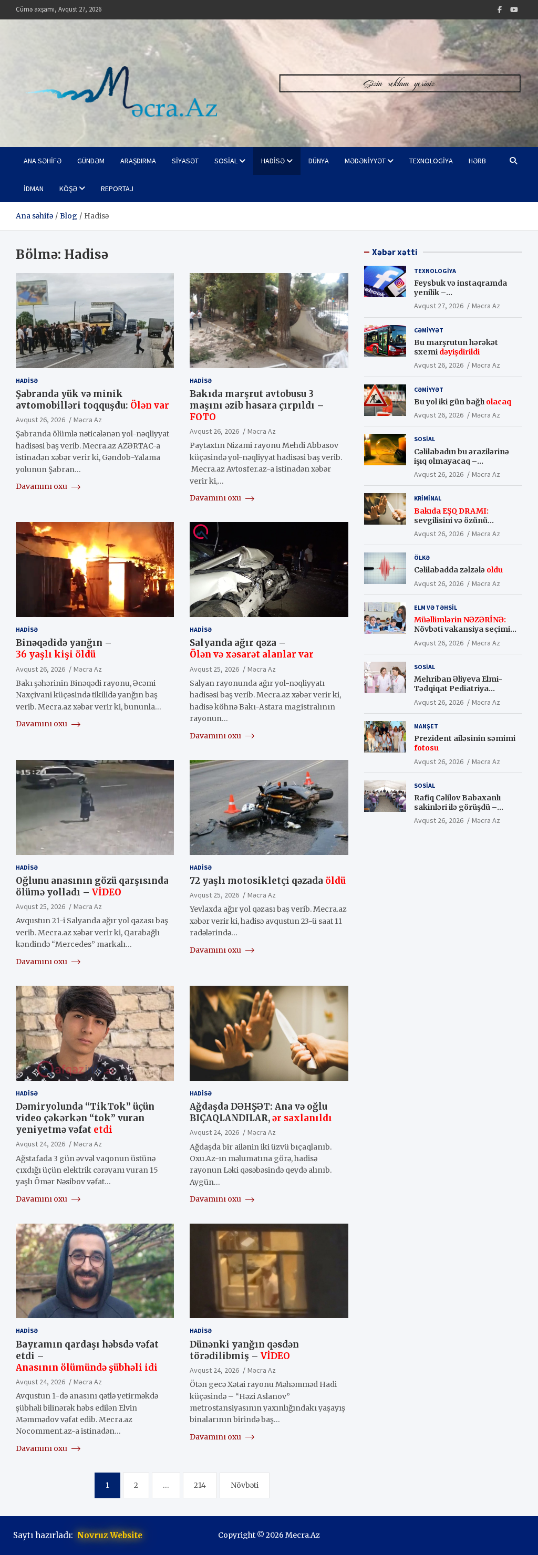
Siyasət (185, 160)
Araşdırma (138, 160)
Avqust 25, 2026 (214, 669)
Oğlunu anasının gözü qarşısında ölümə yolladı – (92, 886)
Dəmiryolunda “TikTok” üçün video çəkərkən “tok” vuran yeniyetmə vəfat (85, 1118)
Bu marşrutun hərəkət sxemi (456, 347)
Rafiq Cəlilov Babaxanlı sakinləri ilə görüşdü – (457, 807)
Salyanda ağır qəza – (252, 648)
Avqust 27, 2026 (438, 305)
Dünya (318, 160)
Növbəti (244, 1485)
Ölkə (422, 557)
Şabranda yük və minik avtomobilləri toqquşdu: (92, 399)
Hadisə (273, 160)
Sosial (225, 160)
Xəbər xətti (395, 252)
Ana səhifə (42, 160)
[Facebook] (499, 10)
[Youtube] (514, 10)
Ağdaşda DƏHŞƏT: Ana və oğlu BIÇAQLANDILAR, (261, 1112)
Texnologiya (431, 160)
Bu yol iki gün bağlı (462, 401)
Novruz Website (109, 1535)
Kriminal (427, 498)
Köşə (68, 188)
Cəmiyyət (428, 330)
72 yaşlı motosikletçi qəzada (268, 880)
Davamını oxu (42, 486)
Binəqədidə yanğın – (64, 648)
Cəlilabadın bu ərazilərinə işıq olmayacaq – (461, 461)
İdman (34, 188)
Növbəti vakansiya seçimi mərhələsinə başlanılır (462, 629)
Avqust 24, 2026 (40, 1144)
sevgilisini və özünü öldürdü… (451, 520)
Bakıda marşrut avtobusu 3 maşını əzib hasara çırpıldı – (257, 405)
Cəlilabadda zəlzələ (458, 570)
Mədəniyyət (365, 160)
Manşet (426, 726)
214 (200, 1485)
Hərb (477, 160)
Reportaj (117, 188)
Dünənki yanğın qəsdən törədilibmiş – (244, 1350)
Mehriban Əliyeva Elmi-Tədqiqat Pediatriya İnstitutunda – (461, 688)
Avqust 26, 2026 (40, 419)
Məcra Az (88, 419)
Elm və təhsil (435, 607)
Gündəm (91, 160)
